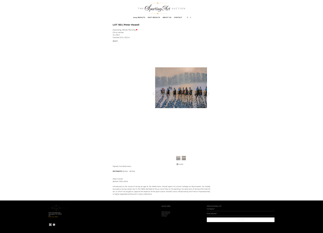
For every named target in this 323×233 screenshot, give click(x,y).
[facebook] (50, 224)
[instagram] (54, 224)
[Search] (187, 17)
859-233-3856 (53, 217)
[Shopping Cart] (190, 17)
